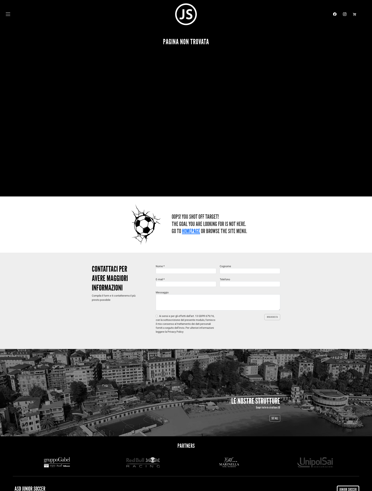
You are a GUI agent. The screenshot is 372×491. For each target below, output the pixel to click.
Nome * (160, 266)
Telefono (225, 279)
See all (274, 418)
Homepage (191, 231)
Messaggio (162, 292)
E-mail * (160, 279)
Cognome (225, 266)
